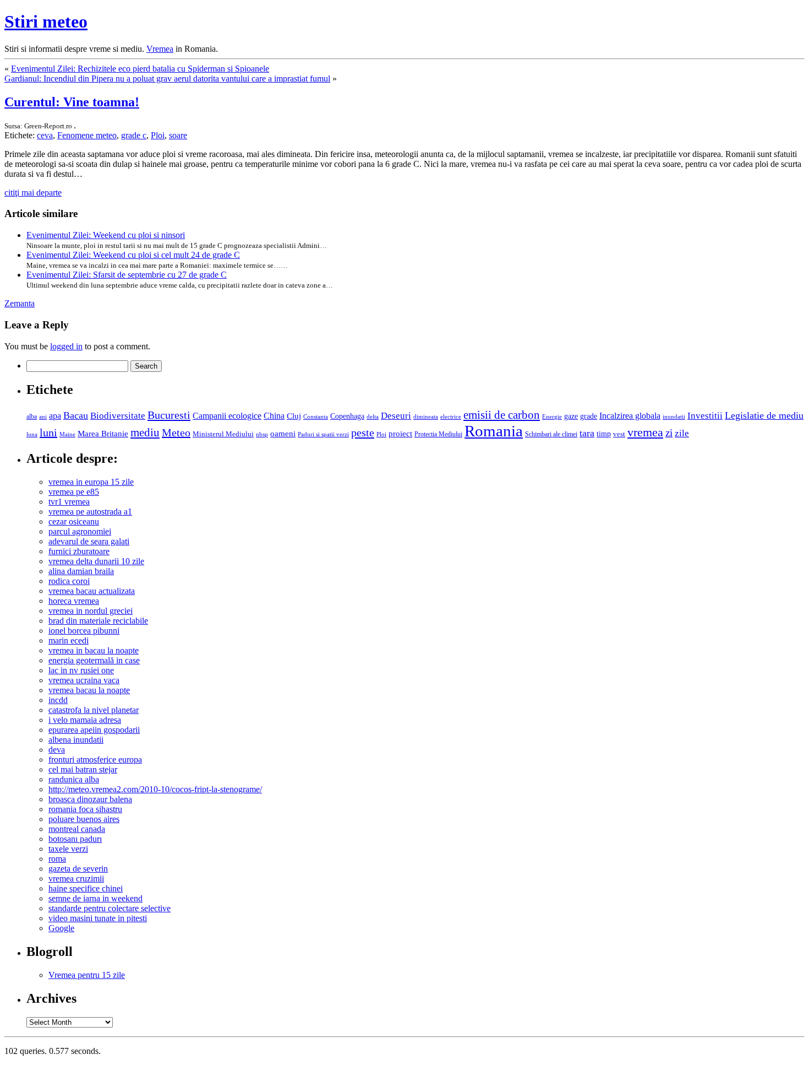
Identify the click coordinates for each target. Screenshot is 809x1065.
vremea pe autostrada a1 (90, 511)
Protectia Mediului (438, 434)
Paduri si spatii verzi (323, 434)
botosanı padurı (75, 839)
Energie (552, 416)
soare (178, 135)
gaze (571, 416)
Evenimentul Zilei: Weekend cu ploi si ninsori (105, 235)
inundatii (674, 416)
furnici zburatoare (79, 551)
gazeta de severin (78, 868)
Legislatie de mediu (764, 415)
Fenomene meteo (87, 135)
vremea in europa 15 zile (91, 481)
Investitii (705, 415)
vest (619, 434)
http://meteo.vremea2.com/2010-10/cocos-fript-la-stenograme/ (155, 789)
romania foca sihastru (85, 809)
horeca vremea (73, 601)
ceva (45, 135)
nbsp (262, 434)
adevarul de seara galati (88, 541)
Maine (67, 434)
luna (31, 434)
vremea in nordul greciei (90, 610)
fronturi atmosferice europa (95, 759)
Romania (493, 431)
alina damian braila (81, 571)
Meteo (176, 432)
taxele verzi (68, 848)
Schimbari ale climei (551, 434)
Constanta (315, 416)
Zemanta (19, 303)
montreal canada (76, 829)
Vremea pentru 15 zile (86, 975)
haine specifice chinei (85, 888)
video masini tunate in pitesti (97, 918)
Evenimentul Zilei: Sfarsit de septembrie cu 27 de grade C (126, 274)
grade (588, 416)
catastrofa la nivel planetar (93, 710)
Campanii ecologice (227, 415)
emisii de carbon (501, 414)
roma (57, 858)
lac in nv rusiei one (81, 670)
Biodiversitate (117, 415)
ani (43, 416)
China (274, 415)
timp (604, 433)
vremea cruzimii (76, 878)
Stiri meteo (46, 21)
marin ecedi (68, 640)
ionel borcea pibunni (83, 630)
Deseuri (396, 415)
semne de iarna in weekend (95, 898)
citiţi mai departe (33, 192)
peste (362, 432)
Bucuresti (168, 415)
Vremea (159, 48)
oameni (283, 433)
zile (682, 433)
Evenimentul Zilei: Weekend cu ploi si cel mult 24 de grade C (133, 255)
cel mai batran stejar (82, 769)
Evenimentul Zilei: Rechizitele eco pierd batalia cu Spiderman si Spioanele (140, 68)
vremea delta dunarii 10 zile (96, 561)
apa (55, 415)
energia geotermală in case (94, 660)
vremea (645, 432)
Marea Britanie (103, 433)
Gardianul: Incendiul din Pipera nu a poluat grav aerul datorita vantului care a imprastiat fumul (167, 78)
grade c (133, 135)
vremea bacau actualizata (91, 591)
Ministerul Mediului (223, 434)
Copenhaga (347, 416)
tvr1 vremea (69, 501)
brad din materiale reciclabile (98, 620)
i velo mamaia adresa (84, 720)
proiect (400, 433)
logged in (66, 346)
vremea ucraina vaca (83, 680)
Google (61, 928)
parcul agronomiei (79, 531)
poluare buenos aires (83, 819)
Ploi (158, 135)
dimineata (425, 416)
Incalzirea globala (629, 415)
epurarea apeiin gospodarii (94, 729)
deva (56, 749)
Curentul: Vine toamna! (71, 102)
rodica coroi (69, 581)
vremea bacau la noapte (89, 690)
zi (669, 433)
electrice (450, 416)
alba (31, 416)
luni (48, 432)
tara (587, 433)
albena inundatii (75, 739)
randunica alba (73, 779)
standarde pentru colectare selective (109, 908)
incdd (58, 700)
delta (373, 416)
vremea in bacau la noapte (93, 650)
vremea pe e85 (73, 491)
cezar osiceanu (73, 521)
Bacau (75, 415)
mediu (145, 432)
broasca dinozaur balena (90, 799)
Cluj (294, 416)
